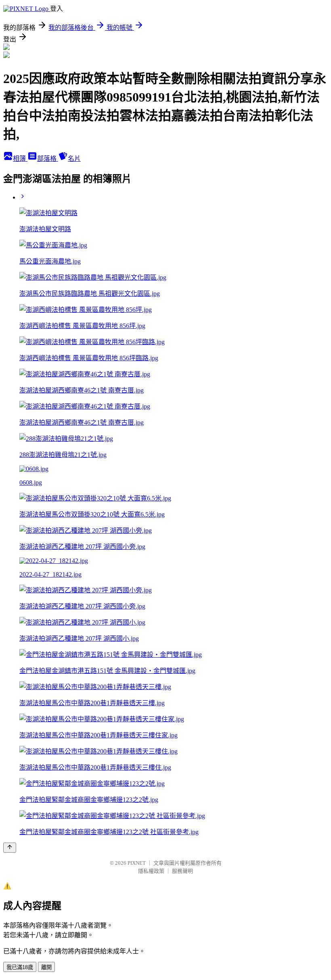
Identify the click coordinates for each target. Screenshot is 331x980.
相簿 (20, 158)
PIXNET (137, 863)
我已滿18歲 (19, 967)
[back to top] (9, 848)
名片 (74, 158)
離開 (46, 967)
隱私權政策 (151, 871)
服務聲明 (182, 871)
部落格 (47, 158)
